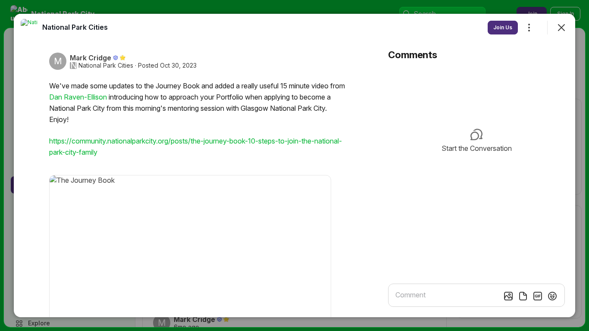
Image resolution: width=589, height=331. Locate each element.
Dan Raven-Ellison (78, 97)
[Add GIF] (538, 296)
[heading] (75, 27)
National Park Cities (105, 65)
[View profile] (29, 27)
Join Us (502, 27)
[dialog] (294, 165)
